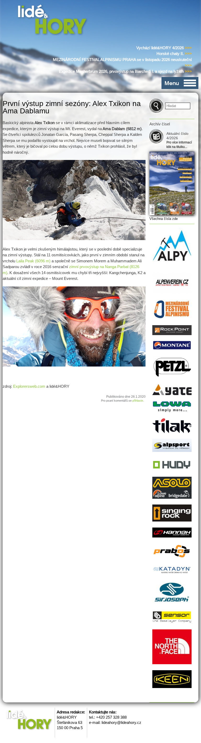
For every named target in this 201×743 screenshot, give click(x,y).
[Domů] (53, 20)
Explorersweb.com (29, 386)
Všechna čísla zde (163, 219)
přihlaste (137, 400)
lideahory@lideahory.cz (121, 722)
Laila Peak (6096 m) (33, 261)
